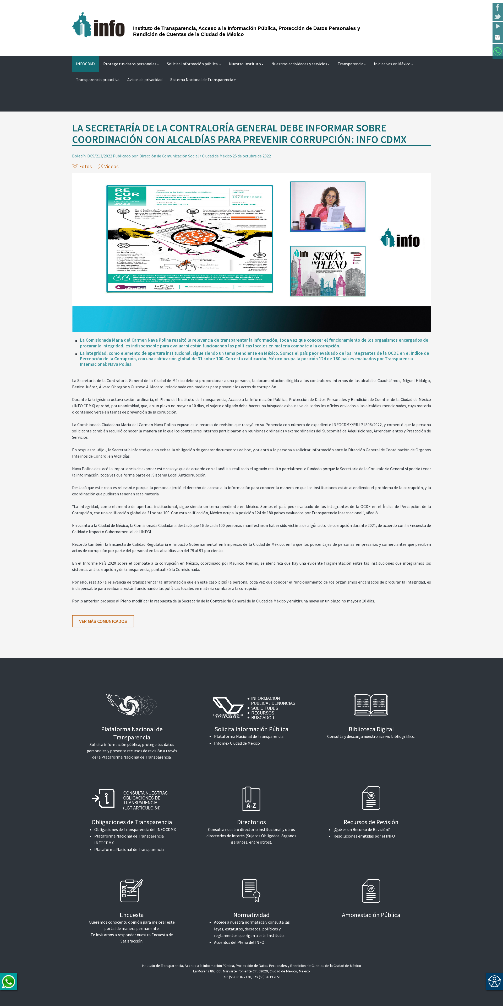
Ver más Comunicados (103, 621)
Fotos (85, 166)
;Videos (108, 166)
